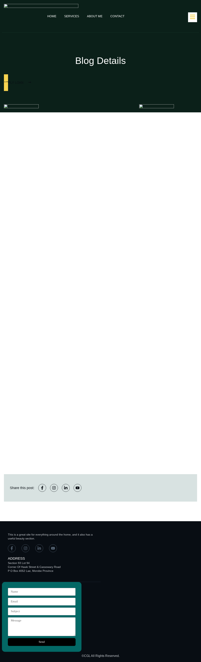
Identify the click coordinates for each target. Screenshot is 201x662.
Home (51, 16)
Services (71, 16)
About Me (94, 16)
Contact (117, 16)
